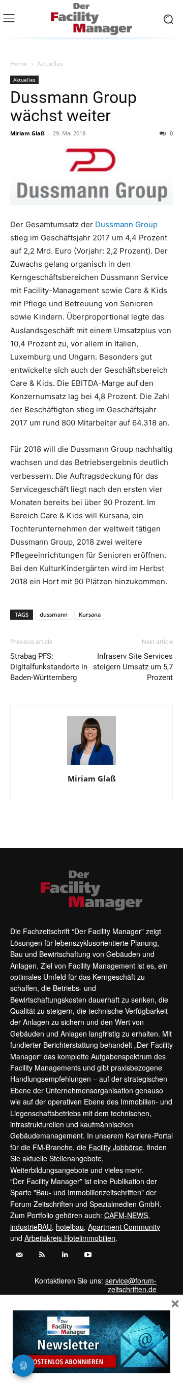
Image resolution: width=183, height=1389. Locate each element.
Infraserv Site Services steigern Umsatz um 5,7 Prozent (133, 667)
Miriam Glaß (27, 133)
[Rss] (42, 1255)
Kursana (90, 614)
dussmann (54, 614)
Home (18, 63)
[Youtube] (88, 1255)
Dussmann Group (126, 224)
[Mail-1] (19, 1255)
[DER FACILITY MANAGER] (91, 19)
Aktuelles (50, 63)
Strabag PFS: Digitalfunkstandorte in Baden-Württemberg (48, 667)
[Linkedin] (65, 1255)
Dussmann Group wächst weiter (73, 106)
